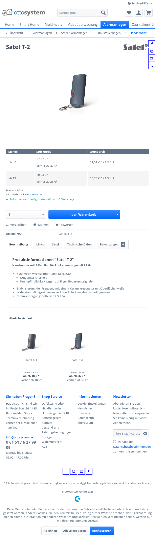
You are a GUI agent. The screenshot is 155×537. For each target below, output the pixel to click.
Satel (55, 244)
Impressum (85, 423)
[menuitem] (82, 13)
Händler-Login (51, 408)
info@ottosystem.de (19, 437)
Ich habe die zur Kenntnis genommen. (132, 446)
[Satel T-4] (78, 342)
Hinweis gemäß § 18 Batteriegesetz (55, 415)
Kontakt (47, 423)
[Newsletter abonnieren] (145, 433)
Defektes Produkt (53, 403)
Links (40, 244)
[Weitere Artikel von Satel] (136, 51)
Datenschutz (86, 418)
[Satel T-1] (31, 342)
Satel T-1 (31, 360)
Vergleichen (17, 225)
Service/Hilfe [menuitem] (140, 3)
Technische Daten (79, 244)
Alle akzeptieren (74, 531)
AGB (44, 446)
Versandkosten (67, 483)
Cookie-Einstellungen (92, 403)
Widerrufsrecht (52, 442)
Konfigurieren (101, 531)
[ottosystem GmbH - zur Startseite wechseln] (23, 14)
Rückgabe (48, 437)
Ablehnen (50, 531)
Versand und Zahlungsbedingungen (57, 430)
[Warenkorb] (149, 13)
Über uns (84, 413)
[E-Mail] (81, 471)
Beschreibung (18, 244)
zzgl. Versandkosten (31, 194)
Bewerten (66, 225)
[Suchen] (103, 13)
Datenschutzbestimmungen (132, 446)
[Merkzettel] (129, 13)
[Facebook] (66, 471)
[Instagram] (73, 471)
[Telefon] (89, 471)
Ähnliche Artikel (20, 318)
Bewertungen (112, 244)
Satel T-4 (77, 360)
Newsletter (85, 408)
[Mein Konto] (139, 13)
